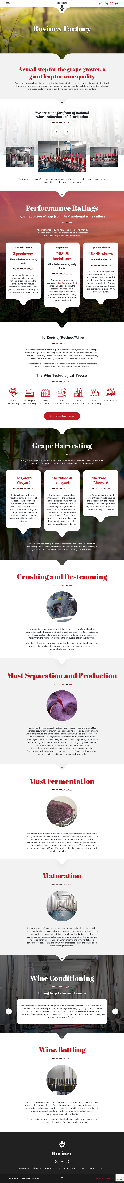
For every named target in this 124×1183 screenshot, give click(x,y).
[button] (62, 275)
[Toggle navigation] (8, 3)
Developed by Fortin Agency (107, 1178)
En (117, 3)
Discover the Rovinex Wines (62, 416)
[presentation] (57, 132)
